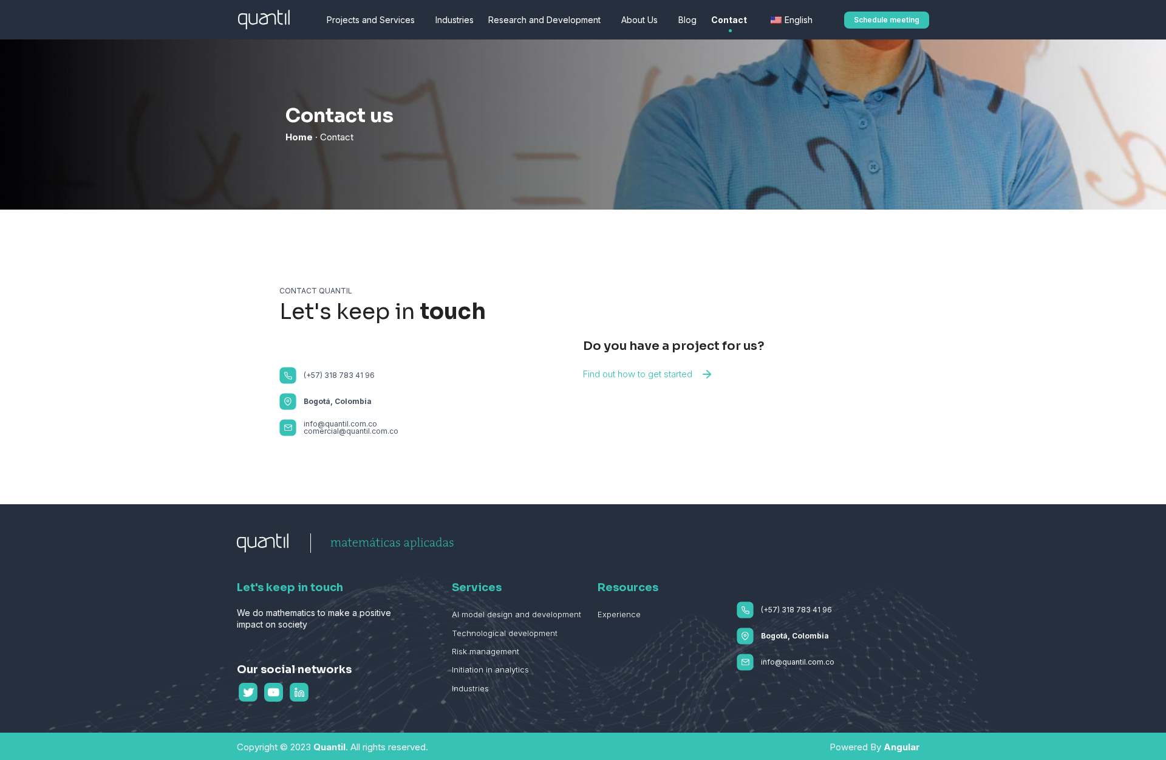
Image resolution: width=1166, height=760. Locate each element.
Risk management (485, 651)
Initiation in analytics (490, 669)
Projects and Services (371, 20)
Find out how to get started (637, 374)
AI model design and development (516, 614)
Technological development (504, 633)
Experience (619, 614)
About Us (639, 20)
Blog (687, 20)
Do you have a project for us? (674, 346)
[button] (886, 20)
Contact (729, 20)
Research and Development (544, 20)
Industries (454, 20)
